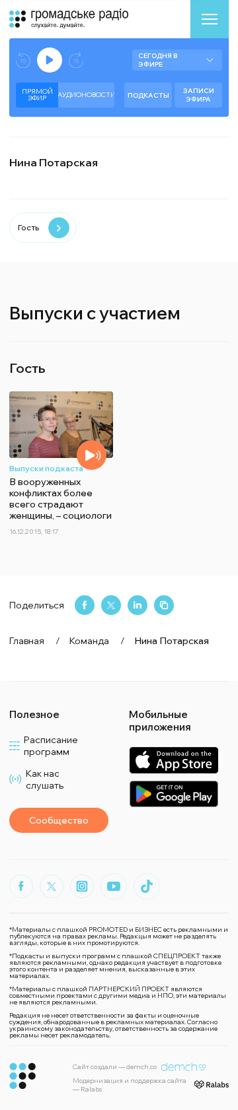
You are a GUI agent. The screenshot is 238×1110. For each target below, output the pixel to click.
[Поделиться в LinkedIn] (137, 605)
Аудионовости (86, 94)
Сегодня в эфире (157, 60)
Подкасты (148, 95)
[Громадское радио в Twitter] (51, 886)
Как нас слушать (44, 779)
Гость (28, 227)
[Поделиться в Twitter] (111, 605)
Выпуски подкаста (46, 468)
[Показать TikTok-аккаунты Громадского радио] (147, 886)
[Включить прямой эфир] (49, 60)
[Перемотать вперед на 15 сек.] (76, 60)
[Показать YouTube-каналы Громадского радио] (113, 886)
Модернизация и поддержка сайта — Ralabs (129, 1085)
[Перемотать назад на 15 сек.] (23, 60)
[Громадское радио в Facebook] (21, 886)
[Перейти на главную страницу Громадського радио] (22, 1076)
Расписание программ (51, 746)
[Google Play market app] (173, 793)
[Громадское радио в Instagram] (82, 886)
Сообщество (59, 820)
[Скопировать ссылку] (164, 605)
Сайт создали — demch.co (115, 1066)
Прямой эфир (37, 94)
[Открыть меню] (209, 19)
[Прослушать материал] (91, 455)
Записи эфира (198, 95)
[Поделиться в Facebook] (85, 605)
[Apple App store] (173, 759)
